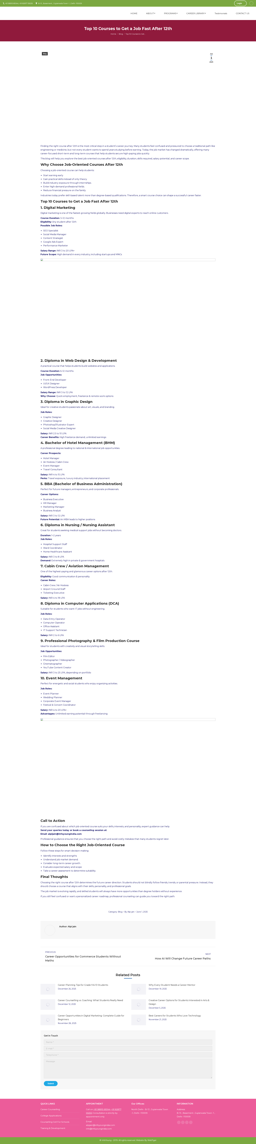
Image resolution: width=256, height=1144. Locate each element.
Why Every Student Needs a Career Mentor (172, 985)
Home (113, 34)
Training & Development (53, 1128)
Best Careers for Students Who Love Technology (175, 1015)
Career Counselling (50, 1109)
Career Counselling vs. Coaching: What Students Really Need (90, 1000)
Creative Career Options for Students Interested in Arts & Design (179, 1002)
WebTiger (151, 1140)
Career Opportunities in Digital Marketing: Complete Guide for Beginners (91, 1017)
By (129, 912)
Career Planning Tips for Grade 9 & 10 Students (83, 985)
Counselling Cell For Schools (55, 1122)
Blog (121, 34)
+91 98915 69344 (101, 1109)
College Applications (51, 1115)
